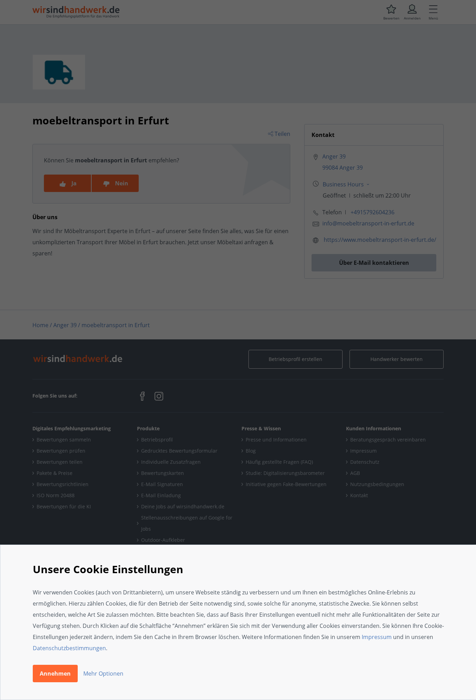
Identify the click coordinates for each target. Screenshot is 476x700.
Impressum (377, 637)
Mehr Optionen (103, 673)
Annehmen (55, 673)
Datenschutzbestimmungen (69, 648)
